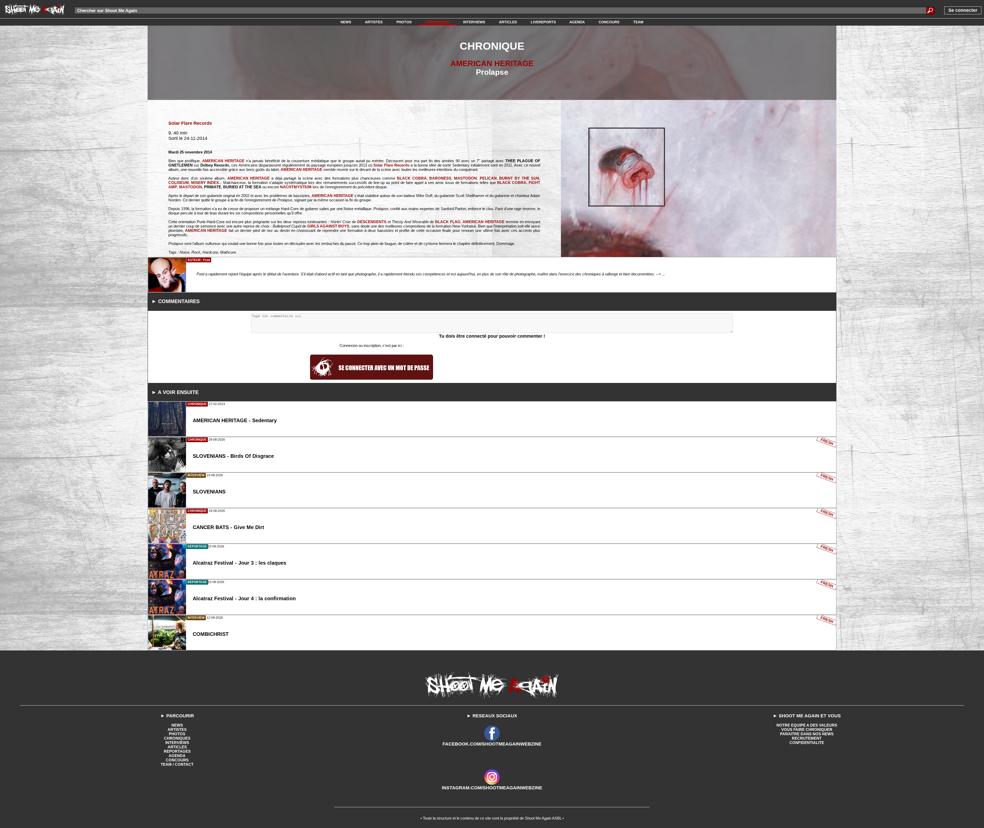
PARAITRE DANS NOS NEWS (807, 734)
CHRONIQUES (177, 738)
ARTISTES (177, 729)
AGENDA (177, 755)
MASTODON (465, 178)
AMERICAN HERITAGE (492, 63)
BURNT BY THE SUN (519, 178)
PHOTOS (177, 734)
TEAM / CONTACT (177, 764)
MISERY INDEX (205, 182)
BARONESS (440, 178)
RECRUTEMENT (807, 738)
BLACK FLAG (447, 222)
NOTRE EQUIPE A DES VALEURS (806, 725)
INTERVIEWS (177, 742)
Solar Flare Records (190, 123)
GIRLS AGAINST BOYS (328, 226)
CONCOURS (177, 760)
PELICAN (488, 178)
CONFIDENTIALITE (807, 742)
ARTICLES (177, 747)
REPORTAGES (177, 751)
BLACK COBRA (412, 178)
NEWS (177, 725)
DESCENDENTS (371, 222)
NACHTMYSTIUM (296, 187)
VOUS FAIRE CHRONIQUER (806, 729)
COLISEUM (178, 182)
